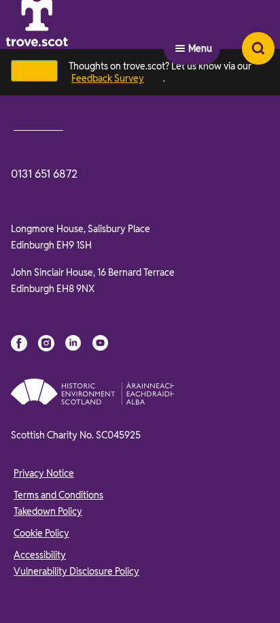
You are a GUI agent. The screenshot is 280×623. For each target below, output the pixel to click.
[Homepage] (70, 48)
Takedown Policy (48, 511)
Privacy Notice (44, 473)
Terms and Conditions (58, 495)
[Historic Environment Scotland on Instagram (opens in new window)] (46, 343)
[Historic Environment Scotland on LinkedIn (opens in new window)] (73, 343)
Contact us (38, 125)
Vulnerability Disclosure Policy (76, 571)
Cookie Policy (41, 533)
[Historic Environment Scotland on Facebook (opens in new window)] (19, 343)
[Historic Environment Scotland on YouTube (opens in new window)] (100, 343)
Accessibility (40, 555)
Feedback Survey (107, 78)
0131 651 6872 (44, 174)
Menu (200, 48)
